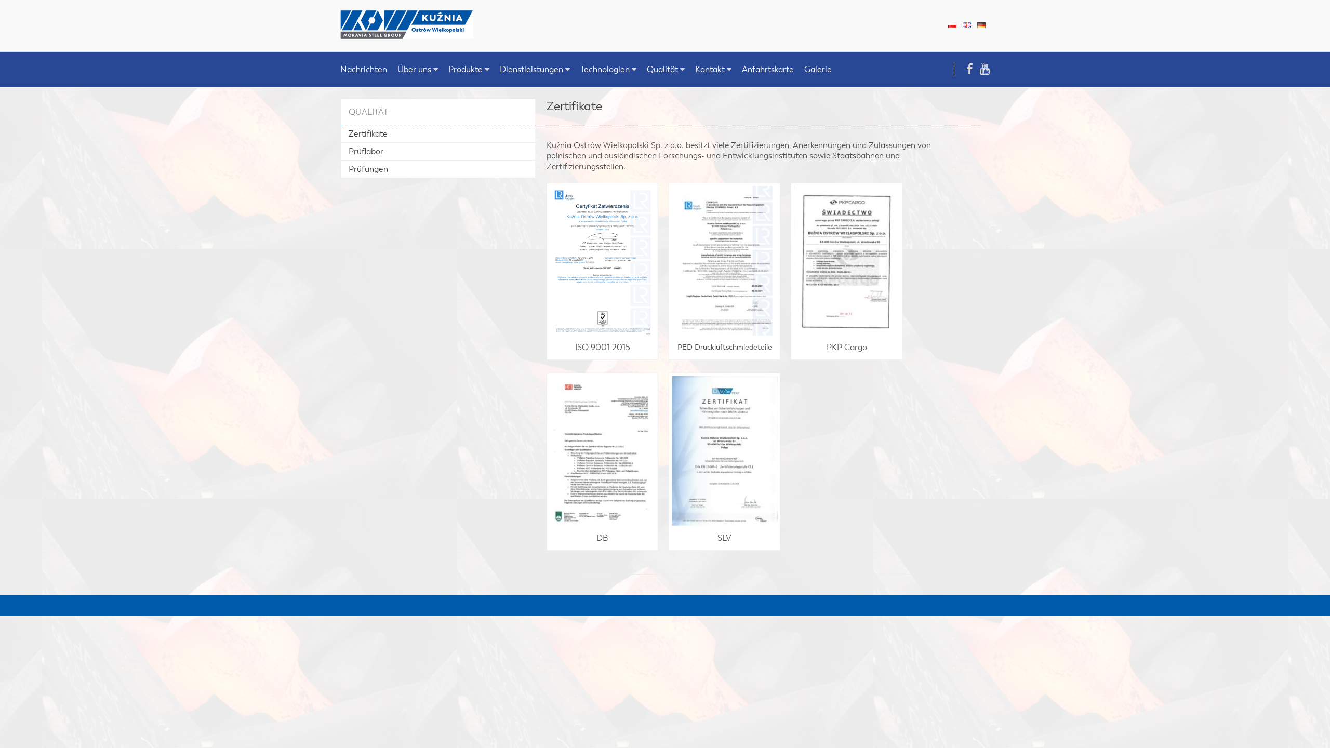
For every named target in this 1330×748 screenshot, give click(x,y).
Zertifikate (368, 134)
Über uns (414, 69)
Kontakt (710, 69)
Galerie (818, 69)
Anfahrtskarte (768, 69)
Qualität (662, 69)
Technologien (605, 69)
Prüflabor (366, 151)
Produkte (465, 69)
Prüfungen (368, 169)
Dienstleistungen (531, 69)
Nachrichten (363, 69)
